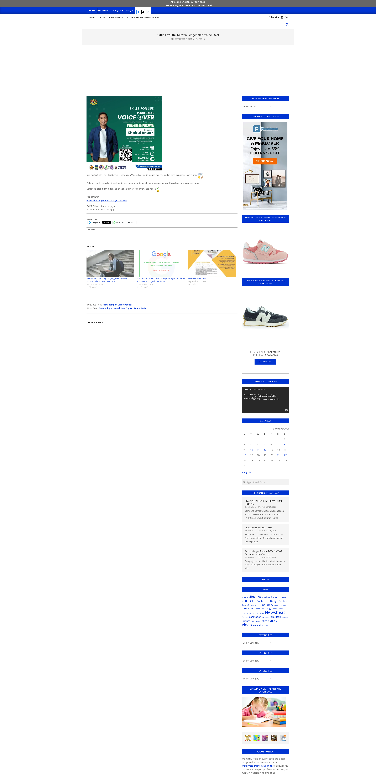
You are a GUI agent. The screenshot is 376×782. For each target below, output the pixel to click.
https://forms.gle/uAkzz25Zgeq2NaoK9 (107, 200)
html (262, 609)
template (268, 621)
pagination (255, 616)
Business (256, 596)
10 (251, 449)
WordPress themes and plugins (258, 765)
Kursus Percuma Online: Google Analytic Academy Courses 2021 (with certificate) (161, 280)
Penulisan (275, 616)
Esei (264, 604)
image (268, 608)
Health (257, 609)
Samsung (284, 617)
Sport (253, 621)
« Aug (244, 472)
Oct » (252, 472)
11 (258, 449)
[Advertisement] (188, 70)
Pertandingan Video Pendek (117, 304)
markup (246, 613)
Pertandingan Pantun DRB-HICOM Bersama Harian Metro (263, 553)
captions (266, 597)
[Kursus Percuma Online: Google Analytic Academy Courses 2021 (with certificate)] (161, 263)
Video (247, 624)
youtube (265, 626)
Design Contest (278, 601)
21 (278, 454)
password (265, 617)
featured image (280, 605)
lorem (280, 609)
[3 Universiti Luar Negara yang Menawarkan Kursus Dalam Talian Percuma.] (110, 263)
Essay (270, 604)
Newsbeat (275, 612)
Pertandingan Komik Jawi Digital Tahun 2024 (122, 308)
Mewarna (260, 613)
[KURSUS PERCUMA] (212, 263)
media (253, 613)
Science (246, 621)
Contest (261, 601)
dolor (244, 605)
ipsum (275, 609)
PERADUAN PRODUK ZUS (258, 527)
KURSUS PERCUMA (197, 278)
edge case (250, 605)
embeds (258, 605)
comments (282, 597)
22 (285, 454)
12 (265, 449)
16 (245, 454)
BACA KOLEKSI (265, 361)
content (249, 600)
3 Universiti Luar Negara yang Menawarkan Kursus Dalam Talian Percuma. (107, 280)
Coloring (274, 597)
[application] (265, 400)
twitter (278, 621)
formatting (248, 608)
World (256, 625)
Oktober (245, 617)
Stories (258, 621)
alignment (246, 597)
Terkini (202, 39)
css (268, 601)
